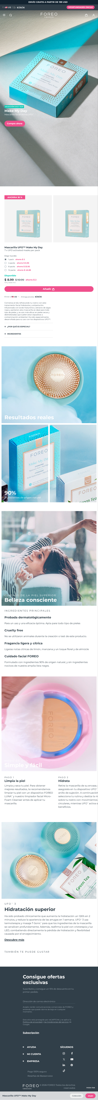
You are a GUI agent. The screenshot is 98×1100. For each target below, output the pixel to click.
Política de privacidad (32, 1022)
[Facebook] (72, 1053)
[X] (64, 1059)
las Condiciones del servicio (56, 1022)
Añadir (90, 1096)
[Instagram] (64, 1053)
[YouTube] (72, 1059)
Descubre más (14, 939)
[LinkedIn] (64, 1065)
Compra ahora (14, 123)
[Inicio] (49, 15)
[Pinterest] (72, 1065)
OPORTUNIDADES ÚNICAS (80, 7)
